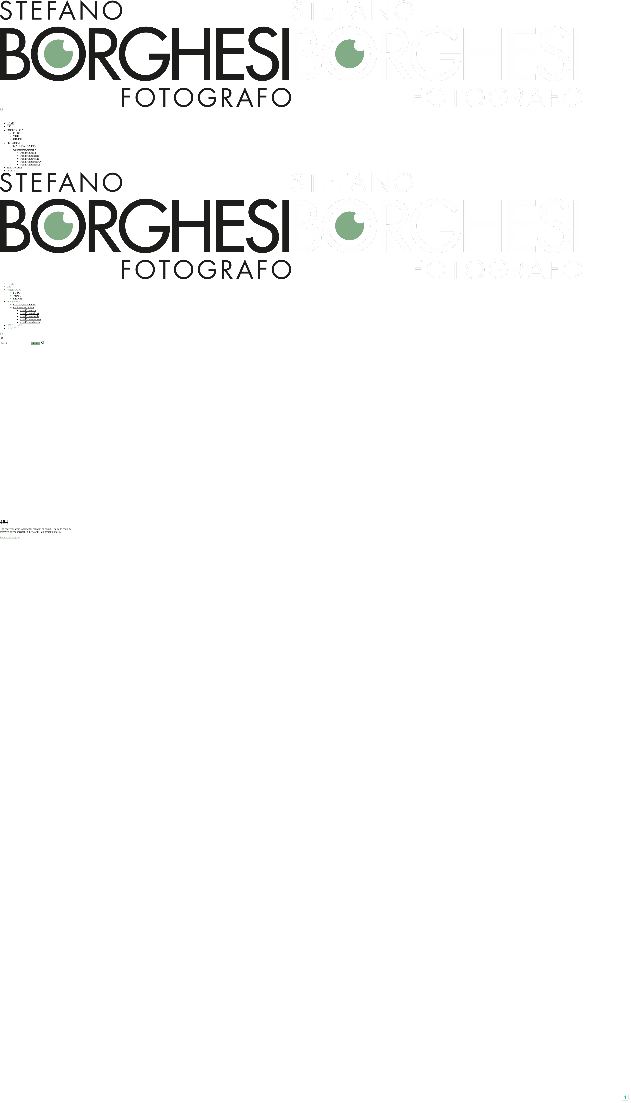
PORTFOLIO (14, 130)
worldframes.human (30, 164)
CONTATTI (13, 170)
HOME (10, 123)
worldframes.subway (30, 161)
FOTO (16, 133)
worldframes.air (28, 152)
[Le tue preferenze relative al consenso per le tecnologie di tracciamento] (625, 1097)
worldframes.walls (29, 158)
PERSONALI (14, 143)
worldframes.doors (29, 155)
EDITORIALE (15, 167)
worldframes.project (23, 149)
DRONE (18, 139)
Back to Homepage (10, 537)
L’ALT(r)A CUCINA (24, 145)
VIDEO (17, 136)
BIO (9, 126)
